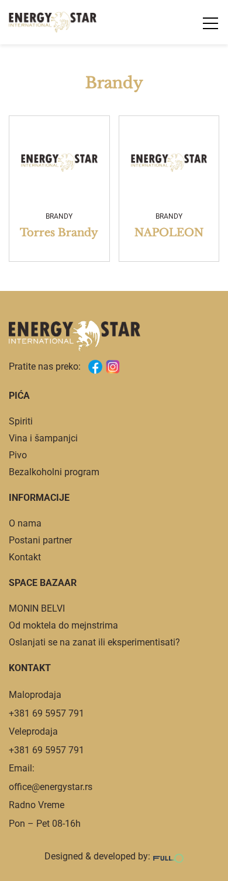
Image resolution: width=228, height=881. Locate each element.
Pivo (18, 455)
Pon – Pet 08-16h (45, 823)
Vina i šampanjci (43, 438)
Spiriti (21, 421)
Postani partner (40, 540)
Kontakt (25, 557)
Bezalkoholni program (54, 472)
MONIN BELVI (37, 608)
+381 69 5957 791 (46, 713)
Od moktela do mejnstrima (63, 625)
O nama (25, 523)
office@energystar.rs (50, 786)
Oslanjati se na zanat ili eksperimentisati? (94, 642)
